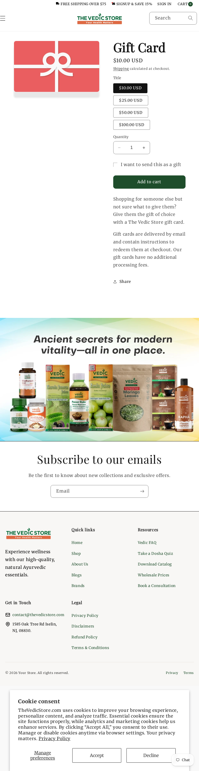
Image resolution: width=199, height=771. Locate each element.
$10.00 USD (130, 88)
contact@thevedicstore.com (38, 614)
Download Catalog (155, 564)
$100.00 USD (132, 124)
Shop (76, 553)
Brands (78, 585)
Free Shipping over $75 (83, 4)
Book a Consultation (157, 585)
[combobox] (173, 18)
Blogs (77, 575)
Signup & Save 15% (134, 4)
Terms (188, 673)
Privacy (172, 673)
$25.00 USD (131, 100)
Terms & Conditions (90, 647)
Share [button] (125, 281)
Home (77, 542)
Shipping (121, 69)
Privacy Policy (54, 738)
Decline (151, 755)
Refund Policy (84, 637)
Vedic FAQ (147, 542)
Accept (97, 755)
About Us (80, 564)
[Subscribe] (142, 491)
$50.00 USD (131, 112)
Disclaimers (83, 626)
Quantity (121, 137)
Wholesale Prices (153, 575)
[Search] (190, 18)
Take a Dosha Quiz (155, 553)
